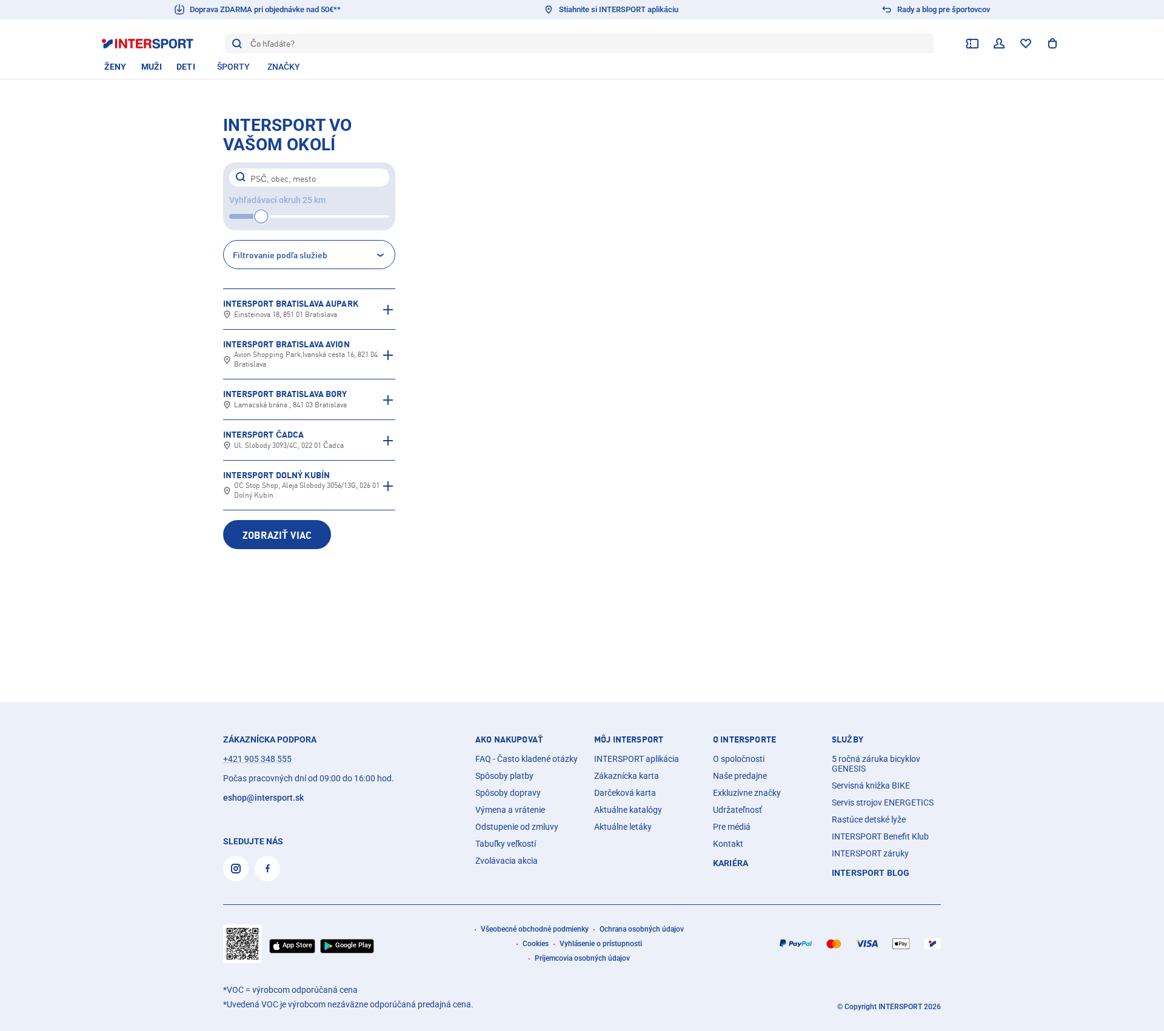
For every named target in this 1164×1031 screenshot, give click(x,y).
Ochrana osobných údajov (642, 929)
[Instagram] (236, 868)
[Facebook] (267, 868)
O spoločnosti (738, 759)
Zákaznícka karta (626, 776)
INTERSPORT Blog (870, 873)
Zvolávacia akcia (506, 861)
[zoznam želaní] (1025, 43)
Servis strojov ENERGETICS (883, 802)
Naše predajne (740, 776)
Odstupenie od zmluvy (516, 827)
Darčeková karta (625, 793)
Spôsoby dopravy (508, 793)
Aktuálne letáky (623, 827)
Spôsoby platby (504, 776)
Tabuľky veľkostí (505, 844)
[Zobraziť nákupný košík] (1052, 43)
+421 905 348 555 (257, 759)
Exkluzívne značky (747, 793)
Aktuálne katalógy (628, 810)
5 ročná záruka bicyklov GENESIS (876, 763)
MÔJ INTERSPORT (628, 739)
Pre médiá (732, 827)
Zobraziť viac (277, 535)
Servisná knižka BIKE (871, 785)
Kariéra (730, 863)
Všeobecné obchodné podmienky (535, 929)
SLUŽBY (847, 739)
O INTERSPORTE (744, 739)
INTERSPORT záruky (870, 853)
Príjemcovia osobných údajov (582, 958)
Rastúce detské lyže (869, 819)
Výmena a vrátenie (510, 810)
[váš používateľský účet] (999, 43)
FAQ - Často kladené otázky (526, 759)
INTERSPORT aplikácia (636, 759)
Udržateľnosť (737, 810)
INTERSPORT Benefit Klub (880, 836)
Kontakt (728, 844)
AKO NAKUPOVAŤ (509, 739)
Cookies (536, 943)
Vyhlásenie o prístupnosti (601, 943)
